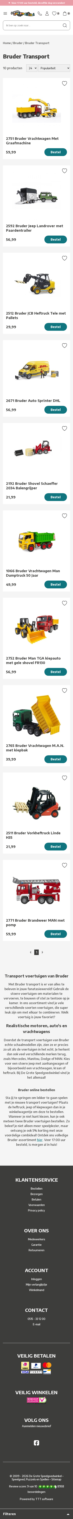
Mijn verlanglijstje (36, 1284)
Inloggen (36, 1279)
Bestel (56, 152)
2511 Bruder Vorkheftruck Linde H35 (33, 835)
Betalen (36, 1199)
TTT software (44, 1499)
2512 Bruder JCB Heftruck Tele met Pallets (36, 315)
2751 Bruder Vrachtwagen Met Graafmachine (32, 140)
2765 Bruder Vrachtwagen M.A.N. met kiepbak (35, 747)
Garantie (36, 1244)
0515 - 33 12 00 (36, 1318)
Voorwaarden (36, 1205)
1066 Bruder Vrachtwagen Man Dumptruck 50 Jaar (33, 572)
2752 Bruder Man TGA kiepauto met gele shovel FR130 (33, 660)
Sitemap (56, 1479)
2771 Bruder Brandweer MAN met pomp (35, 922)
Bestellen (36, 1188)
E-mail (36, 1324)
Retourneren (36, 1250)
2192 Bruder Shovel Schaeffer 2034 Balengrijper (32, 485)
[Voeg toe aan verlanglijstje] (64, 84)
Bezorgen (37, 1194)
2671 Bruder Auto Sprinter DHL (33, 400)
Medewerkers (36, 1239)
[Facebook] (36, 1444)
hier (40, 1140)
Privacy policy (36, 1210)
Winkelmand (36, 1290)
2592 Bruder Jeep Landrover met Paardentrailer (34, 227)
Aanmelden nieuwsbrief (36, 1426)
